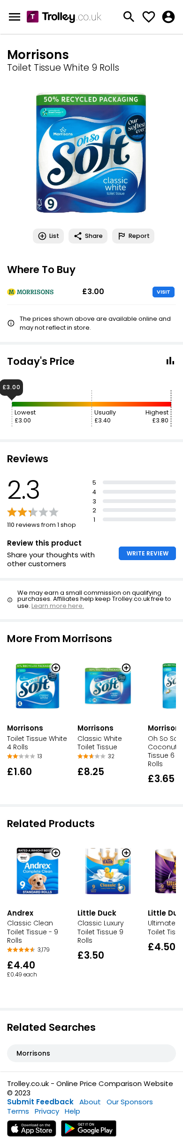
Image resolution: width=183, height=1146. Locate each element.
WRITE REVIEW (147, 553)
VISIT (163, 292)
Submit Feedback (40, 1102)
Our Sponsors (130, 1102)
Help (72, 1111)
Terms (18, 1111)
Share (94, 235)
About (90, 1102)
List (54, 235)
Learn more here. (57, 605)
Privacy (47, 1111)
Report (139, 235)
